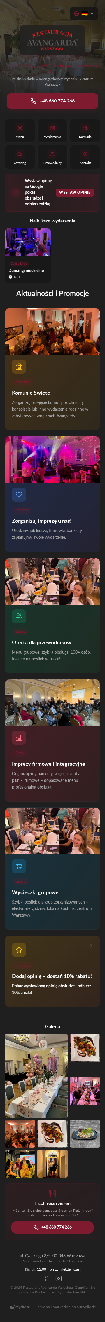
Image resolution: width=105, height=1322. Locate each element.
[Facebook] (46, 1278)
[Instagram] (58, 1278)
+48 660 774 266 (57, 101)
